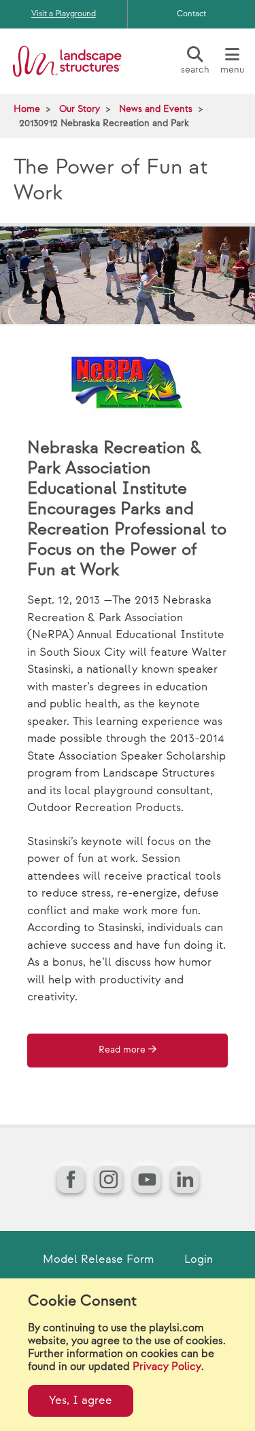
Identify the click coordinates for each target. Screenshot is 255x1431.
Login (198, 1259)
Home (27, 109)
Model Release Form (98, 1259)
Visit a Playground (63, 14)
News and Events (155, 109)
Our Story (79, 109)
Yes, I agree (80, 1400)
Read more (122, 1049)
